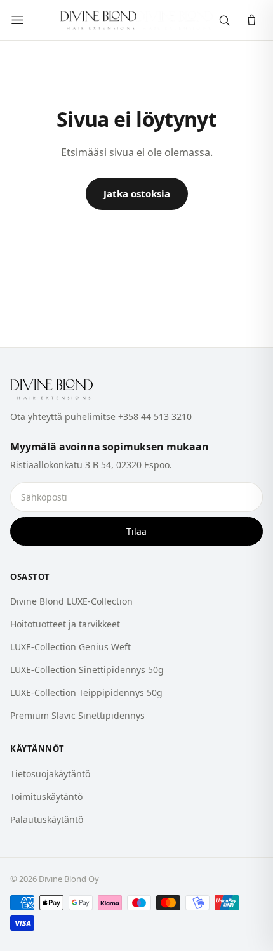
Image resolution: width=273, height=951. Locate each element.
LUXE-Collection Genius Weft (70, 647)
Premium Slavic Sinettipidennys (77, 715)
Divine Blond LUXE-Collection (71, 601)
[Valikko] (17, 20)
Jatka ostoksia (136, 193)
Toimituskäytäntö (46, 796)
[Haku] (224, 20)
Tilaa (136, 531)
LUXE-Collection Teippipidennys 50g (86, 692)
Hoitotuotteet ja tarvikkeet (65, 624)
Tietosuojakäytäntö (50, 774)
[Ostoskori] (252, 20)
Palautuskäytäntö (46, 819)
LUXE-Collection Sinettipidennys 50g (87, 670)
